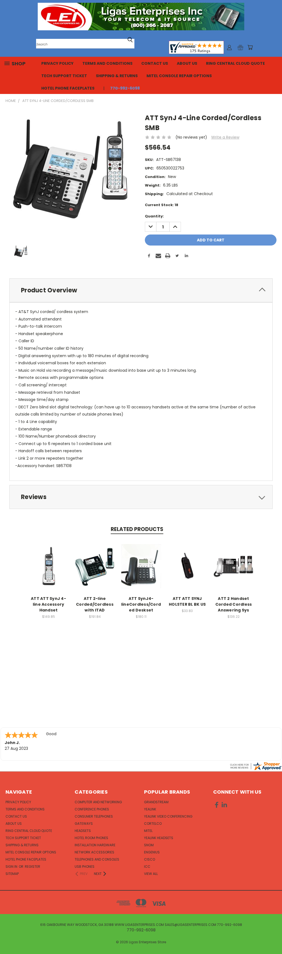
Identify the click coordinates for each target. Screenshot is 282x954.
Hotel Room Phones (91, 838)
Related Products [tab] (137, 529)
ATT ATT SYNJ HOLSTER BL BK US (187, 601)
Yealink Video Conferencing (168, 816)
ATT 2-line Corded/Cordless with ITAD (94, 604)
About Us (187, 63)
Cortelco (153, 823)
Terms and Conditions (107, 63)
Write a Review (225, 137)
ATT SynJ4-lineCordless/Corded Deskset (141, 604)
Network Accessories (94, 852)
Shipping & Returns (117, 76)
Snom (149, 845)
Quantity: (154, 216)
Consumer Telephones (94, 816)
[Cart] (250, 47)
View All (151, 873)
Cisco (149, 859)
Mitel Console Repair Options (179, 76)
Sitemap (12, 873)
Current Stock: (161, 204)
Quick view (48, 560)
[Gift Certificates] (240, 47)
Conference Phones (92, 809)
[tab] (141, 290)
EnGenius (152, 852)
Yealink (150, 809)
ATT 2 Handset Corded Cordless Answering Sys (233, 604)
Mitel (148, 830)
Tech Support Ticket (64, 76)
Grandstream (156, 802)
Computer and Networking (98, 802)
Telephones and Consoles (97, 859)
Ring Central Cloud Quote (235, 63)
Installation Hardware (95, 845)
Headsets (83, 830)
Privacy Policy (57, 63)
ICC (147, 866)
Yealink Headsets (158, 838)
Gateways (84, 823)
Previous (273, 937)
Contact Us (154, 63)
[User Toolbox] (229, 47)
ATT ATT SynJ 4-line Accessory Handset (48, 604)
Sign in (12, 866)
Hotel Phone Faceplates (67, 88)
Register (32, 866)
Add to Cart (48, 570)
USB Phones (84, 866)
